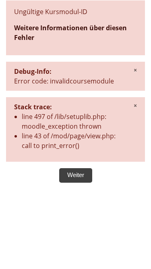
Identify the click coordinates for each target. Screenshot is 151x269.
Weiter (75, 175)
